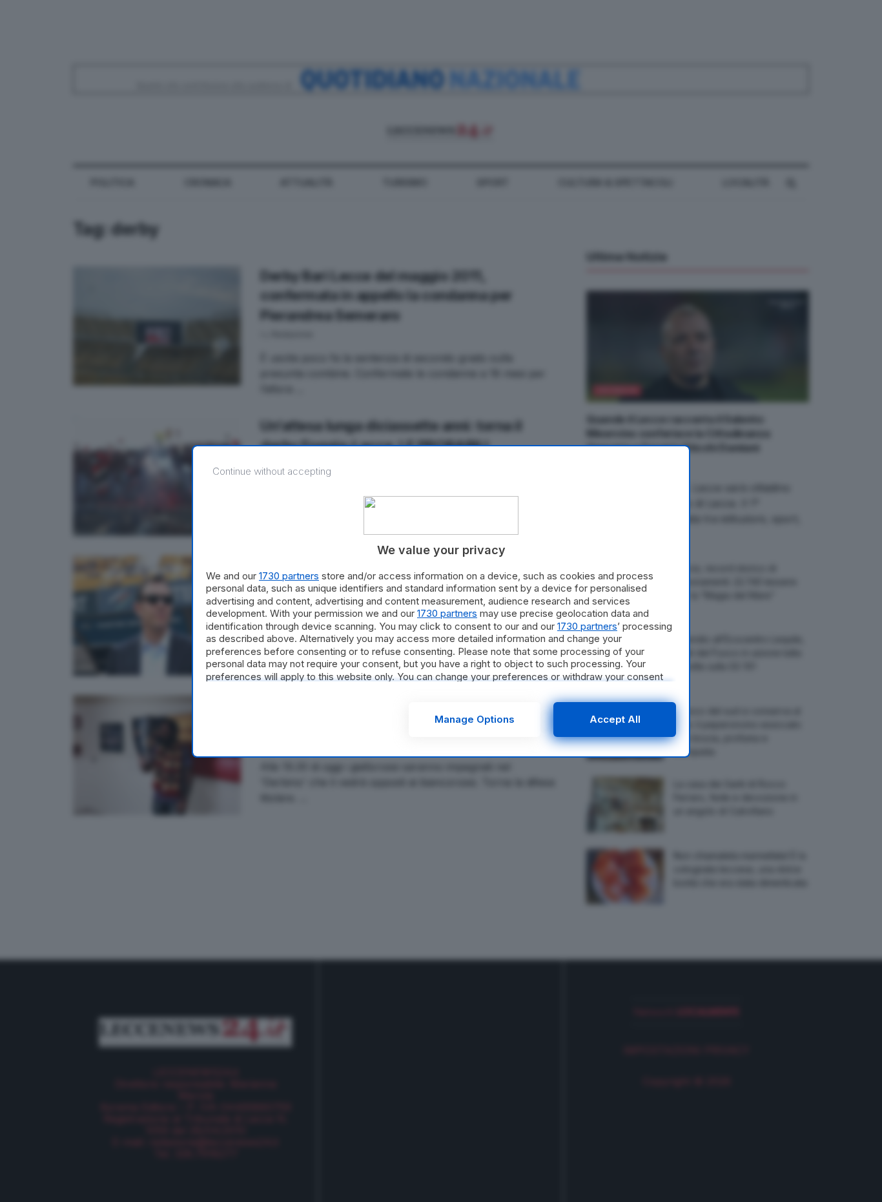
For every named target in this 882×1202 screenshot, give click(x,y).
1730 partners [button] (289, 576)
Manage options (475, 719)
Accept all (615, 719)
